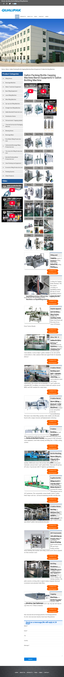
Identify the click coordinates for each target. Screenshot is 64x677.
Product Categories (10, 74)
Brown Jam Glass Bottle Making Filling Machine (15, 1)
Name (26, 626)
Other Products (10, 176)
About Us (29, 16)
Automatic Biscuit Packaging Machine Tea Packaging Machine (42, 614)
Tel (25, 635)
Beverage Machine (10, 82)
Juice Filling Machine (11, 95)
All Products (39, 235)
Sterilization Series (11, 116)
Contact (41, 16)
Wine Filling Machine (11, 99)
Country (26, 640)
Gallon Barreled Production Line (14, 112)
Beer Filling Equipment (11, 91)
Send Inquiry (52, 273)
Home (17, 16)
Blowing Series (9, 130)
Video (35, 16)
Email (25, 630)
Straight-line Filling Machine (13, 108)
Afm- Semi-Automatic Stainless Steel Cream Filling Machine (40, 616)
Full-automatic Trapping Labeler (14, 120)
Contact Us (52, 270)
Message (26, 645)
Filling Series (29, 101)
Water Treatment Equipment (13, 87)
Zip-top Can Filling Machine (13, 103)
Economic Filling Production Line (14, 167)
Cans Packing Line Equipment (13, 163)
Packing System (10, 171)
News (47, 16)
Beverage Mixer (10, 135)
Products (23, 16)
